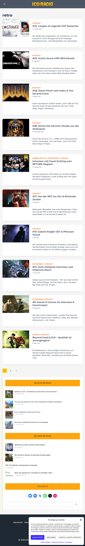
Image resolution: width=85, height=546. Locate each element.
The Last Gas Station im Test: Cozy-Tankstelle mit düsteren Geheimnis (38, 402)
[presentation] (15, 28)
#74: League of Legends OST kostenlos (55, 26)
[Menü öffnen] (4, 4)
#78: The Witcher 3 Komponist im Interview (21, 465)
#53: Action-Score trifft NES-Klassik (53, 58)
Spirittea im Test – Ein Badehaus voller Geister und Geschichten (35, 391)
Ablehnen (51, 537)
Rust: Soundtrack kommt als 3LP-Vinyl (27, 412)
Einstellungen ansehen (70, 537)
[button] (81, 520)
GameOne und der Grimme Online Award (30, 445)
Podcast (36, 23)
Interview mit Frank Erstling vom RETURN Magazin (52, 163)
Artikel (35, 335)
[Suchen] (76, 504)
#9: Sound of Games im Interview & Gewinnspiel (32, 455)
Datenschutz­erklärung (58, 542)
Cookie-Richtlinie (45, 542)
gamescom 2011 (39, 158)
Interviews (53, 158)
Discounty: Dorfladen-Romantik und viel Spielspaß (31, 422)
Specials (45, 335)
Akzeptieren (37, 537)
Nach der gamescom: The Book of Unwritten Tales (33, 473)
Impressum (69, 542)
